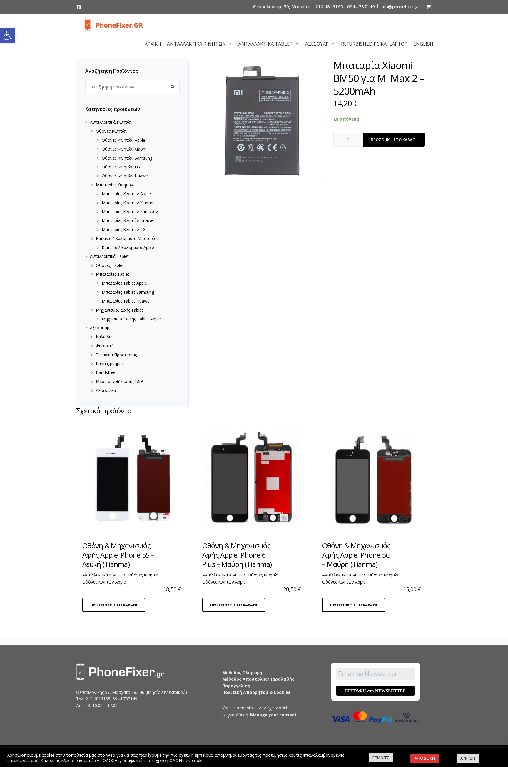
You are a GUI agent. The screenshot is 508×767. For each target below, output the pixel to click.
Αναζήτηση (172, 87)
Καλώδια (104, 337)
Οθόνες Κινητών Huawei (125, 175)
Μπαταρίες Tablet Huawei (126, 301)
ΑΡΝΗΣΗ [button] (467, 758)
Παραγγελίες (236, 686)
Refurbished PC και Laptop (374, 43)
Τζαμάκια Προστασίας (116, 354)
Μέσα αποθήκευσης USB (119, 381)
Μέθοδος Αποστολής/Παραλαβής (258, 679)
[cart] (429, 6)
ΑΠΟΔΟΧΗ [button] (425, 758)
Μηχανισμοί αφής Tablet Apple (131, 319)
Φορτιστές (105, 345)
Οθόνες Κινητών (112, 131)
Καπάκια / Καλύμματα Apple (128, 247)
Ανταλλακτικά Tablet (109, 256)
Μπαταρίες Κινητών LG (124, 229)
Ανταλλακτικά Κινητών (111, 122)
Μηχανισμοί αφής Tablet (119, 310)
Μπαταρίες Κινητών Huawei (128, 220)
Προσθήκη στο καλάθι (394, 139)
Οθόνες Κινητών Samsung (127, 158)
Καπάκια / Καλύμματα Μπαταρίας (127, 238)
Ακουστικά (106, 390)
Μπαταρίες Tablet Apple (124, 283)
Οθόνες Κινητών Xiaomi (125, 149)
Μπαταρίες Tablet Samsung (128, 292)
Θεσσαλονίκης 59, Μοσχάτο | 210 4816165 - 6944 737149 (314, 6)
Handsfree (106, 372)
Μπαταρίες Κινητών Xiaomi (127, 202)
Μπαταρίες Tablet (112, 274)
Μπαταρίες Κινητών (114, 185)
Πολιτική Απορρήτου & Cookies (256, 692)
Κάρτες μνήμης (109, 363)
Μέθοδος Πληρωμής (243, 672)
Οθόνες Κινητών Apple (123, 140)
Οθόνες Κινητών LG (121, 167)
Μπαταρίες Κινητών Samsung (130, 211)
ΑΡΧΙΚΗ (153, 43)
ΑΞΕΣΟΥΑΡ (317, 43)
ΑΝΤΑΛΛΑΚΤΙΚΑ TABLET (265, 43)
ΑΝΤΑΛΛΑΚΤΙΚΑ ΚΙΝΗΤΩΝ (196, 43)
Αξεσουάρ (99, 327)
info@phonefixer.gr (400, 6)
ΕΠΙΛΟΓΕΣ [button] (380, 757)
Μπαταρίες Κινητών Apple (126, 193)
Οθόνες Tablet (110, 265)
